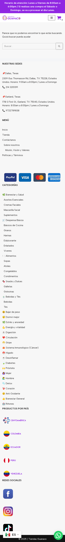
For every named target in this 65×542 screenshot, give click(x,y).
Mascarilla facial (12, 210)
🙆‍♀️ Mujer (6, 373)
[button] (58, 535)
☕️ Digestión (9, 332)
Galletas (8, 286)
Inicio (5, 129)
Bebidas (8, 301)
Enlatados (9, 245)
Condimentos (11, 276)
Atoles (7, 266)
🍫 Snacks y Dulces (12, 281)
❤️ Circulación (9, 337)
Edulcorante (10, 240)
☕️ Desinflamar (10, 358)
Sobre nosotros (12, 145)
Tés (6, 307)
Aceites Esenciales (13, 199)
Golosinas (9, 291)
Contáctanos (9, 140)
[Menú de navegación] (51, 17)
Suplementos (10, 215)
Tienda (6, 135)
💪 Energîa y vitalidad (13, 327)
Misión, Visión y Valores (17, 150)
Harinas (7, 235)
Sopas (7, 261)
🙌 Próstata (8, 368)
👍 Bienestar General (13, 398)
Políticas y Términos (12, 155)
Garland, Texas (12, 96)
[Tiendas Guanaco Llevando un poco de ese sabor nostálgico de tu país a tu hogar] (11, 17)
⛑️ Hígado (7, 352)
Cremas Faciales (12, 205)
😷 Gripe (7, 342)
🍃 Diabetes (8, 363)
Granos (7, 230)
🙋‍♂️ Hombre (8, 378)
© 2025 (23, 539)
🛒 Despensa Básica (12, 220)
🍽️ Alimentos (9, 256)
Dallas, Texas (11, 73)
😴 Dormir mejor (10, 317)
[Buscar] (59, 46)
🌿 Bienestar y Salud (13, 194)
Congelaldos (10, 271)
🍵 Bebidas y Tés (11, 296)
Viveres (8, 250)
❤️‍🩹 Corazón (8, 388)
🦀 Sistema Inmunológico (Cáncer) (20, 347)
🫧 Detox (7, 383)
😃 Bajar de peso (11, 312)
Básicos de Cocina (13, 225)
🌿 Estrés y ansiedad (13, 322)
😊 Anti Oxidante (11, 393)
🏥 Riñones (8, 403)
